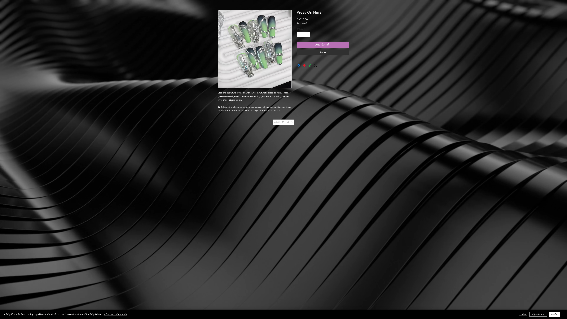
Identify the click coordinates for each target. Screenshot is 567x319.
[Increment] (308, 34)
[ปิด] (563, 314)
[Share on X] (315, 65)
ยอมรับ (554, 314)
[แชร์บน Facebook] (298, 65)
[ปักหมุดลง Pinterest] (304, 65)
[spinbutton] (303, 34)
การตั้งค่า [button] (523, 314)
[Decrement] (299, 34)
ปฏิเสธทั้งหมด (538, 314)
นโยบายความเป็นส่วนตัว (115, 314)
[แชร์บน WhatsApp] (310, 65)
